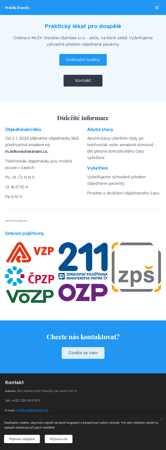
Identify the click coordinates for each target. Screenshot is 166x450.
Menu (157, 7)
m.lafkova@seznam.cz (31, 410)
